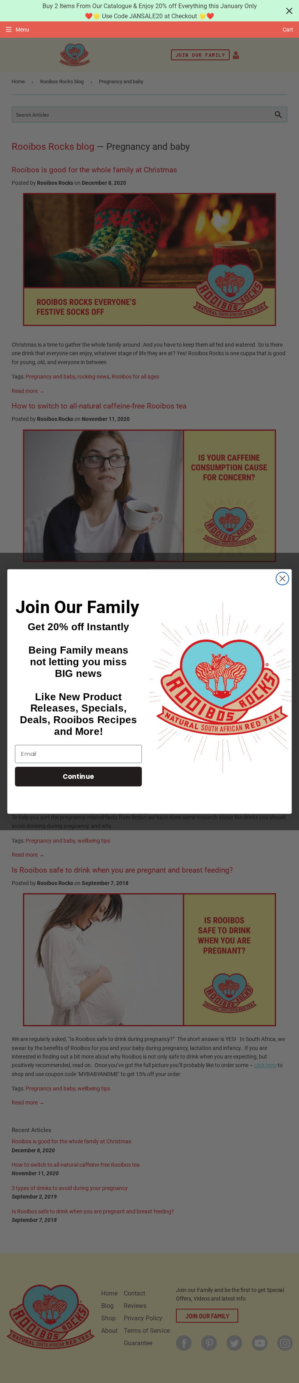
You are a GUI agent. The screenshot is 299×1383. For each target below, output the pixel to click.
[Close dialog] (282, 578)
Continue (78, 776)
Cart (287, 29)
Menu (22, 29)
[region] (149, 11)
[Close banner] (289, 11)
